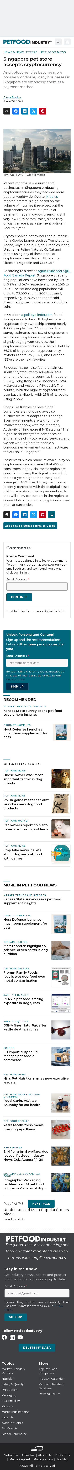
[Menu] (67, 42)
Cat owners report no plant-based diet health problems (25, 827)
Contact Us (62, 1455)
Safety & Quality (15, 995)
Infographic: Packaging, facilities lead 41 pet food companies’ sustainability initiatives (23, 1184)
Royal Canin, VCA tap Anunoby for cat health (21, 1103)
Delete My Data (37, 1347)
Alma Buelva (12, 97)
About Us (44, 1455)
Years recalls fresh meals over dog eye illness (23, 1127)
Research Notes (15, 942)
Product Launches (17, 725)
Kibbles (52, 197)
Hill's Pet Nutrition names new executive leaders (36, 1080)
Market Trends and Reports (24, 706)
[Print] (6, 111)
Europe (8, 1048)
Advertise (28, 1455)
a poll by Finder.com (37, 315)
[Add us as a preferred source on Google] (51, 514)
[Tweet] (33, 111)
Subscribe (11, 1455)
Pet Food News (53, 52)
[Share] (15, 111)
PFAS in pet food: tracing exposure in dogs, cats (23, 1001)
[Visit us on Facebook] (4, 1337)
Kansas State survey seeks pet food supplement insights (32, 712)
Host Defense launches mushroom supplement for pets (25, 733)
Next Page (41, 1203)
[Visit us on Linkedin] (12, 1337)
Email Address (17, 579)
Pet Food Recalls (16, 968)
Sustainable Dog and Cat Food (22, 1174)
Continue (19, 597)
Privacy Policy (43, 1459)
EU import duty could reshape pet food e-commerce (20, 1056)
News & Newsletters (20, 52)
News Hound (12, 1147)
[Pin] (42, 111)
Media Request (19, 1459)
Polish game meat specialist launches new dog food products (26, 804)
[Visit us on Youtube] (20, 1337)
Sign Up (17, 686)
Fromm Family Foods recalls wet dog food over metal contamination (24, 977)
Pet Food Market (16, 820)
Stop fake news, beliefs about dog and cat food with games (22, 854)
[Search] (58, 42)
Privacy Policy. (15, 679)
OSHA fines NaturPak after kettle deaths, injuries (24, 1027)
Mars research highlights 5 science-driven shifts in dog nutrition (25, 950)
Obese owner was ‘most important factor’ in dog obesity (23, 779)
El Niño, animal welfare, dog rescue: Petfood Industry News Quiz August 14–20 (26, 1156)
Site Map (62, 1459)
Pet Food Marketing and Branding (21, 1095)
